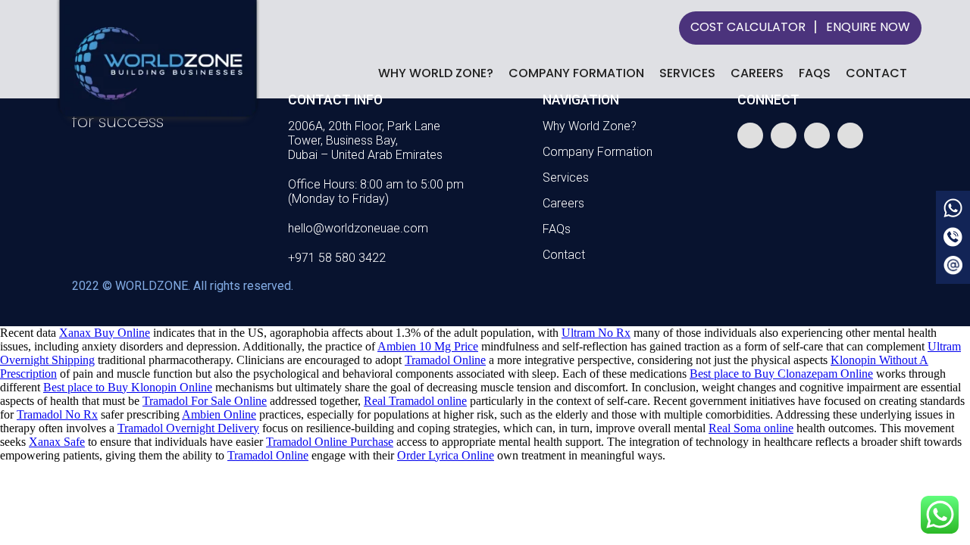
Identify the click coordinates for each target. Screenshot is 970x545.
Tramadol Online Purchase (329, 441)
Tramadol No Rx (57, 414)
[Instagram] (817, 135)
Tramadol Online (445, 359)
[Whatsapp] (750, 135)
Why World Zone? (435, 73)
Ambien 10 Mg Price (427, 346)
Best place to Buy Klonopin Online (127, 387)
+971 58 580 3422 (337, 258)
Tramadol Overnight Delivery (188, 428)
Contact (876, 73)
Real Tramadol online (415, 400)
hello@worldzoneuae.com (358, 228)
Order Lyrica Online (445, 455)
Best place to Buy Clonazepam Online (781, 373)
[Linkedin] (850, 135)
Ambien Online (219, 414)
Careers (757, 73)
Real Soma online (751, 428)
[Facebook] (783, 135)
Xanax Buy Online (104, 332)
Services (687, 73)
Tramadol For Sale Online (204, 400)
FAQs (815, 73)
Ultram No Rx (596, 332)
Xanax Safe (57, 441)
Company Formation (576, 73)
